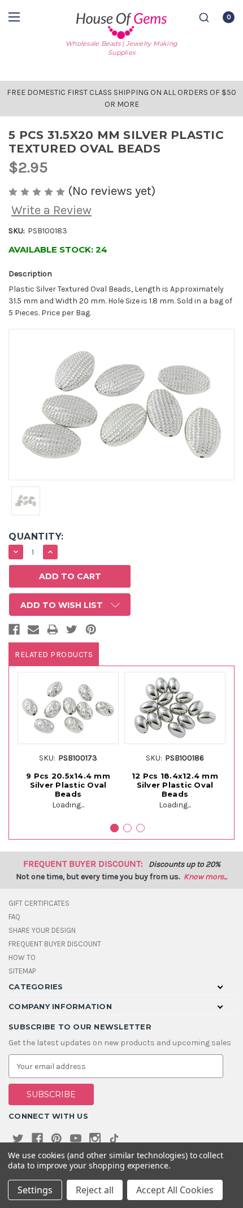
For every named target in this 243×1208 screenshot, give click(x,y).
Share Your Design (42, 930)
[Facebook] (14, 632)
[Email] (33, 632)
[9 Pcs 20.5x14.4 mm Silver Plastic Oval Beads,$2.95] (68, 708)
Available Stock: (57, 249)
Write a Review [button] (51, 210)
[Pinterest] (91, 632)
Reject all (95, 1190)
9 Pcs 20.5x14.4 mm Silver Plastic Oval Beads (68, 784)
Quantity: (36, 536)
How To (22, 957)
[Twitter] (71, 632)
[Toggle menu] (15, 16)
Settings (35, 1190)
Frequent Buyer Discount (54, 944)
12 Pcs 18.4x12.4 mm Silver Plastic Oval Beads (175, 784)
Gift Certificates (39, 903)
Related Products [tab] (54, 654)
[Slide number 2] (127, 828)
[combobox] (204, 17)
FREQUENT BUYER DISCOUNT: (83, 863)
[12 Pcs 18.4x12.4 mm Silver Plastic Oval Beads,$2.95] (174, 708)
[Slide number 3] (140, 828)
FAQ (14, 916)
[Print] (52, 632)
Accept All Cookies (175, 1190)
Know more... (205, 876)
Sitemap (22, 971)
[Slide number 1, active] (114, 828)
